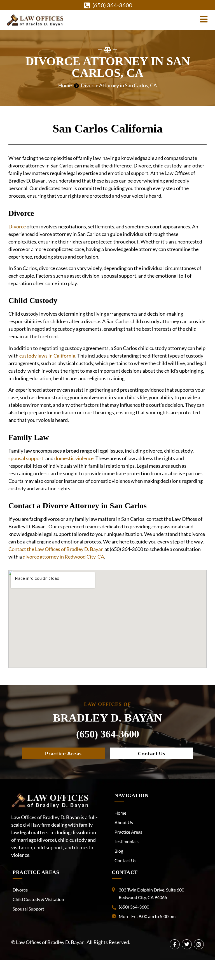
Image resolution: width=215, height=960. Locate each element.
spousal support (25, 458)
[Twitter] (187, 944)
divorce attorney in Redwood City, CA (63, 557)
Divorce (17, 226)
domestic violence (74, 458)
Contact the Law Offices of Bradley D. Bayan (56, 549)
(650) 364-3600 (107, 734)
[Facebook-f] (175, 944)
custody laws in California (47, 356)
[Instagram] (199, 944)
